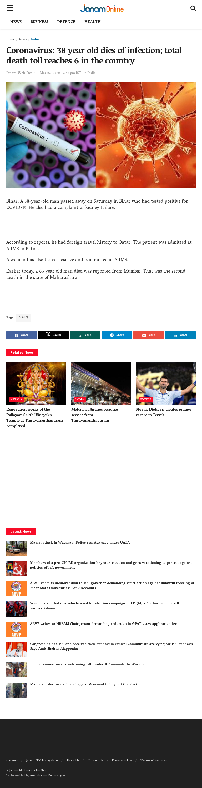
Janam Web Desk (20, 73)
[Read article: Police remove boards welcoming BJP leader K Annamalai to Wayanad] (16, 669)
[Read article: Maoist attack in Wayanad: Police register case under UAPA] (16, 548)
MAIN (23, 318)
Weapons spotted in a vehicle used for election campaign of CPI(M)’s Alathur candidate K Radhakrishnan (104, 606)
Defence (66, 22)
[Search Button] (193, 8)
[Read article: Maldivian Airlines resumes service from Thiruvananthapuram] (101, 383)
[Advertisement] (101, 226)
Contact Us (95, 761)
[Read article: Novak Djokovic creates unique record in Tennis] (166, 383)
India (35, 40)
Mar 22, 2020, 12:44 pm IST (60, 73)
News (16, 22)
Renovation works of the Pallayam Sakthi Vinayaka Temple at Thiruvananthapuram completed (34, 418)
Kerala (16, 399)
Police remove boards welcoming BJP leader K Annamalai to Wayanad (88, 664)
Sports (145, 399)
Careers (12, 761)
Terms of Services (153, 761)
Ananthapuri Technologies (47, 776)
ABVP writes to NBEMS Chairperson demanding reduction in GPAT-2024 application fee (103, 624)
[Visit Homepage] (102, 8)
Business (39, 22)
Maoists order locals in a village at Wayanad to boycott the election (86, 685)
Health (92, 22)
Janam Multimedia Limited (28, 770)
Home (10, 40)
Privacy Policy (122, 761)
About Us (72, 761)
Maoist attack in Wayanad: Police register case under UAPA (80, 543)
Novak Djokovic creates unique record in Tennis (163, 412)
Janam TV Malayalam (42, 761)
